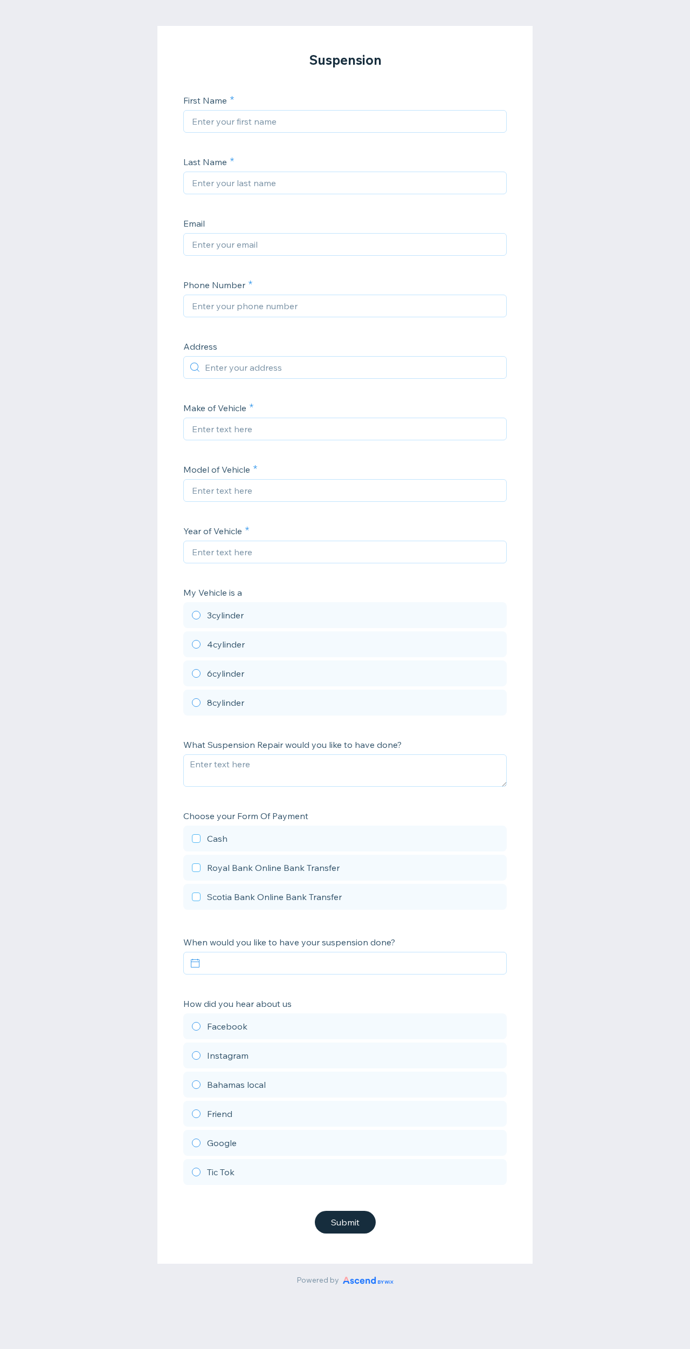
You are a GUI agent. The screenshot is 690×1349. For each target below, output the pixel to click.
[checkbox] (345, 840)
